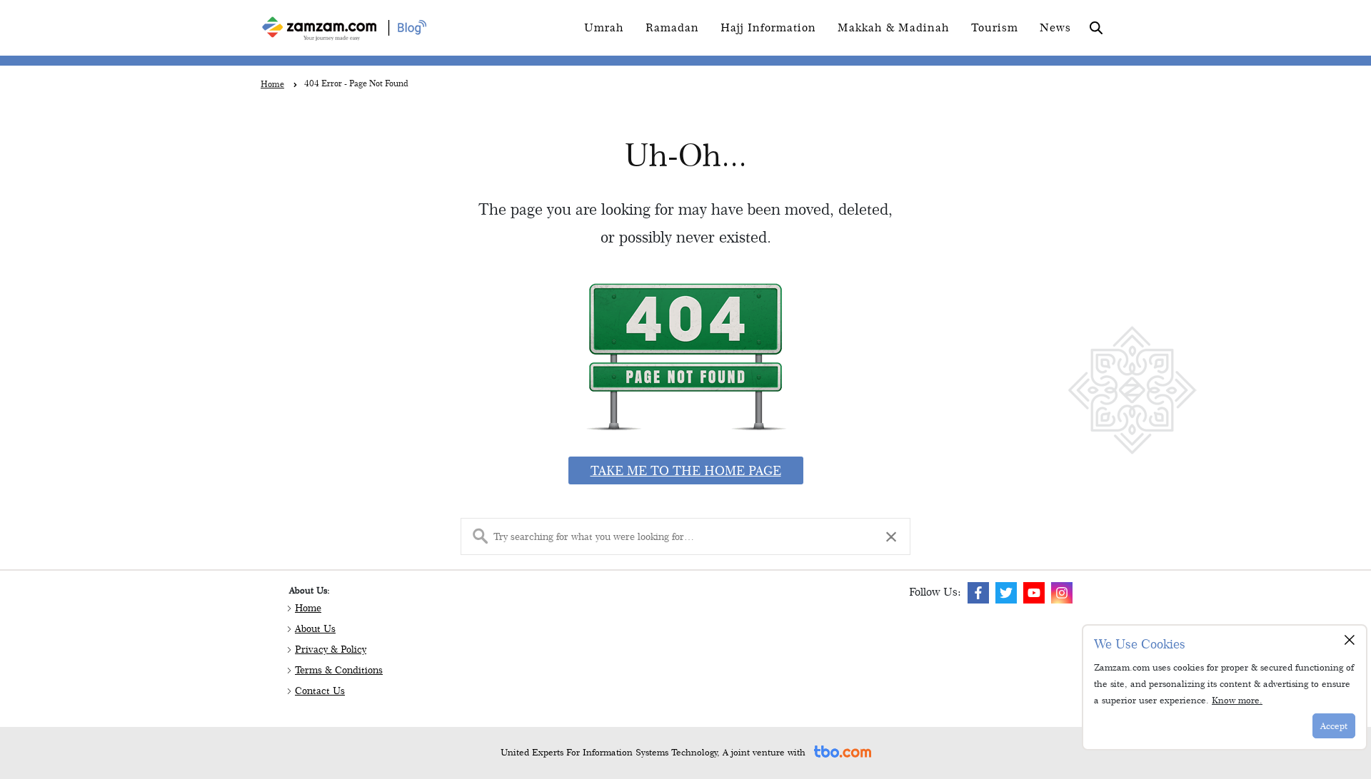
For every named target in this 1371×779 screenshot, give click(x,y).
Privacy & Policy (330, 649)
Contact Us (320, 690)
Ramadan (672, 27)
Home (308, 607)
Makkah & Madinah (894, 27)
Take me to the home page (686, 470)
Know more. (1237, 700)
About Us (315, 628)
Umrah (604, 27)
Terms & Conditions (339, 670)
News (1055, 27)
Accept (1333, 725)
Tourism (994, 27)
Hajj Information (768, 27)
